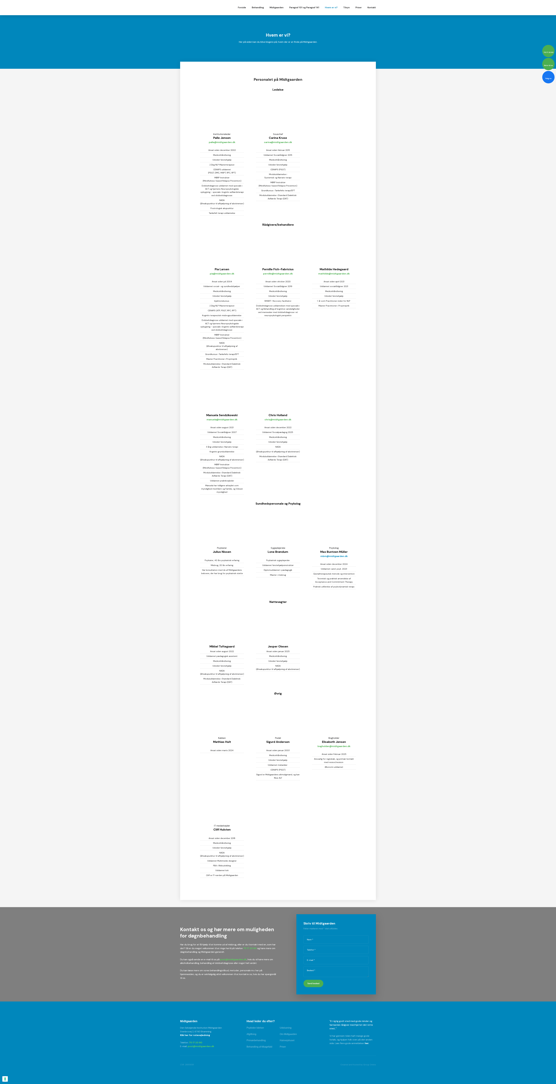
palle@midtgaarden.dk (222, 142)
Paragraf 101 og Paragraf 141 (304, 7)
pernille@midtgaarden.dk (278, 273)
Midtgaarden (277, 7)
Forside (242, 7)
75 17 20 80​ (195, 1042)
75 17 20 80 (250, 948)
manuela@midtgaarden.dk (222, 419)
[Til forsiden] (198, 7)
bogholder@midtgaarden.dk (334, 746)
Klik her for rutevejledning (195, 1035)
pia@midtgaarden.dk (222, 273)
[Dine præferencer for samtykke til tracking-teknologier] (5, 1079)
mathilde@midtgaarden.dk (334, 273)
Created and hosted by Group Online (358, 1064)
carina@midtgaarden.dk (278, 142)
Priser (358, 7)
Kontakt (371, 7)
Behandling (258, 7)
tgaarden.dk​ (284, 419)
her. (367, 1043)
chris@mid (271, 419)
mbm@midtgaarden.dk (334, 556)
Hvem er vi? (331, 7)
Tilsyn (346, 7)
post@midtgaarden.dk (233, 959)
